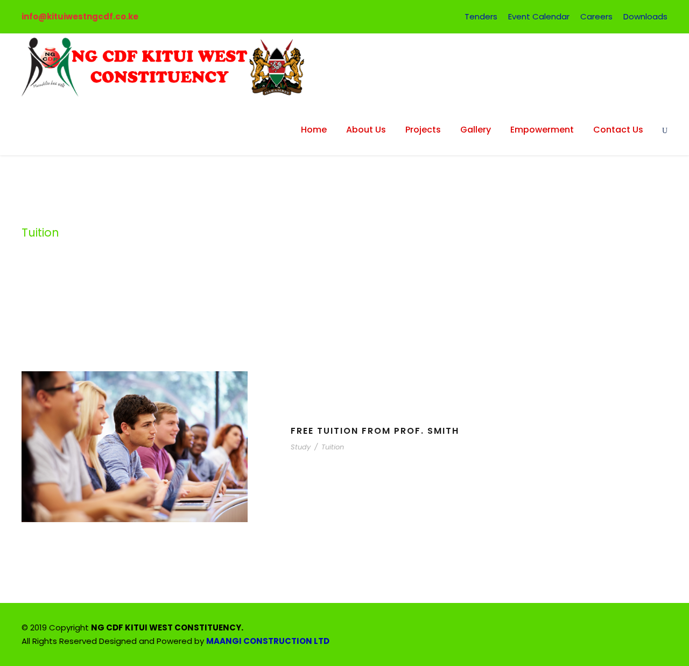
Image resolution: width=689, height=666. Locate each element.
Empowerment (542, 129)
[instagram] (663, 629)
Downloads (645, 16)
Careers (596, 16)
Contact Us (618, 129)
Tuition (332, 447)
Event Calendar (539, 16)
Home (314, 129)
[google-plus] (588, 629)
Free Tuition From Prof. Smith (375, 431)
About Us (366, 129)
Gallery (475, 129)
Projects (423, 129)
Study (301, 447)
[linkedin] (607, 629)
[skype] (626, 629)
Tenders (481, 16)
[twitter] (645, 629)
